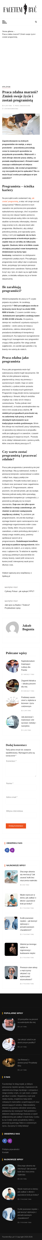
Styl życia (6, 87)
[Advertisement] (21, 61)
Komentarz (11, 761)
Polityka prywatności (11, 1149)
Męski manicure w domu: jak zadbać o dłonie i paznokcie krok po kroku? (28, 1192)
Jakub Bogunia (24, 105)
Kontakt (5, 1152)
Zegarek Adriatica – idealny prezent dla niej (28, 684)
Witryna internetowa (14, 811)
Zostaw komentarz (11, 108)
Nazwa (9, 783)
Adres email (12, 797)
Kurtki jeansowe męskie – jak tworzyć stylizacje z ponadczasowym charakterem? (28, 924)
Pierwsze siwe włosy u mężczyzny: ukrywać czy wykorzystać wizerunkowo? (28, 973)
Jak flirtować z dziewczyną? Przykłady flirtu (27, 1063)
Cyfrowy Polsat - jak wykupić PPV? (19, 591)
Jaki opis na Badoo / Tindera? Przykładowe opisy (17, 606)
